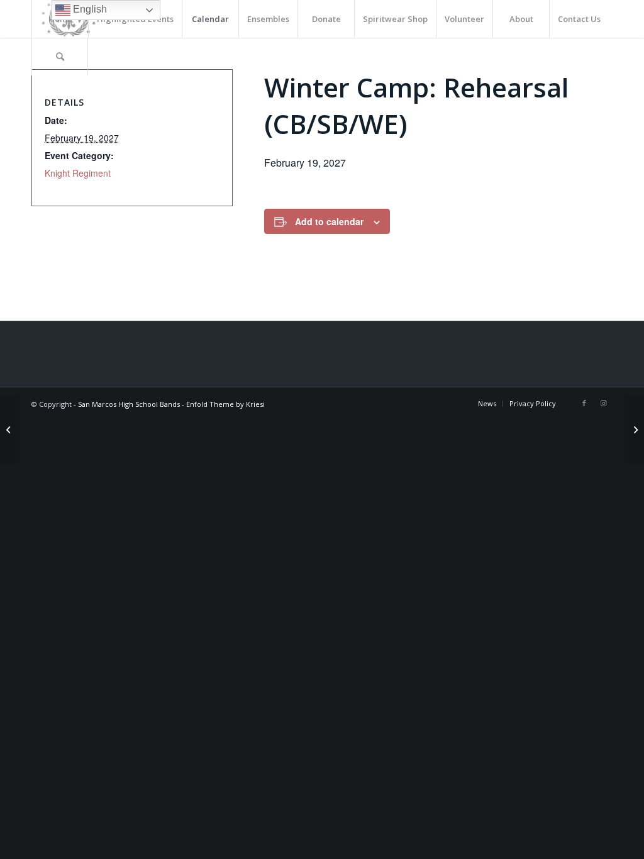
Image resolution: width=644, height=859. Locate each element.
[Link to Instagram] (603, 403)
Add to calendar (329, 221)
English (88, 9)
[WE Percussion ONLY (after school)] (9, 429)
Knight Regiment (78, 173)
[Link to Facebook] (584, 403)
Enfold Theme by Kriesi (225, 404)
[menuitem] (210, 19)
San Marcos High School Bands (129, 404)
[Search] (59, 56)
